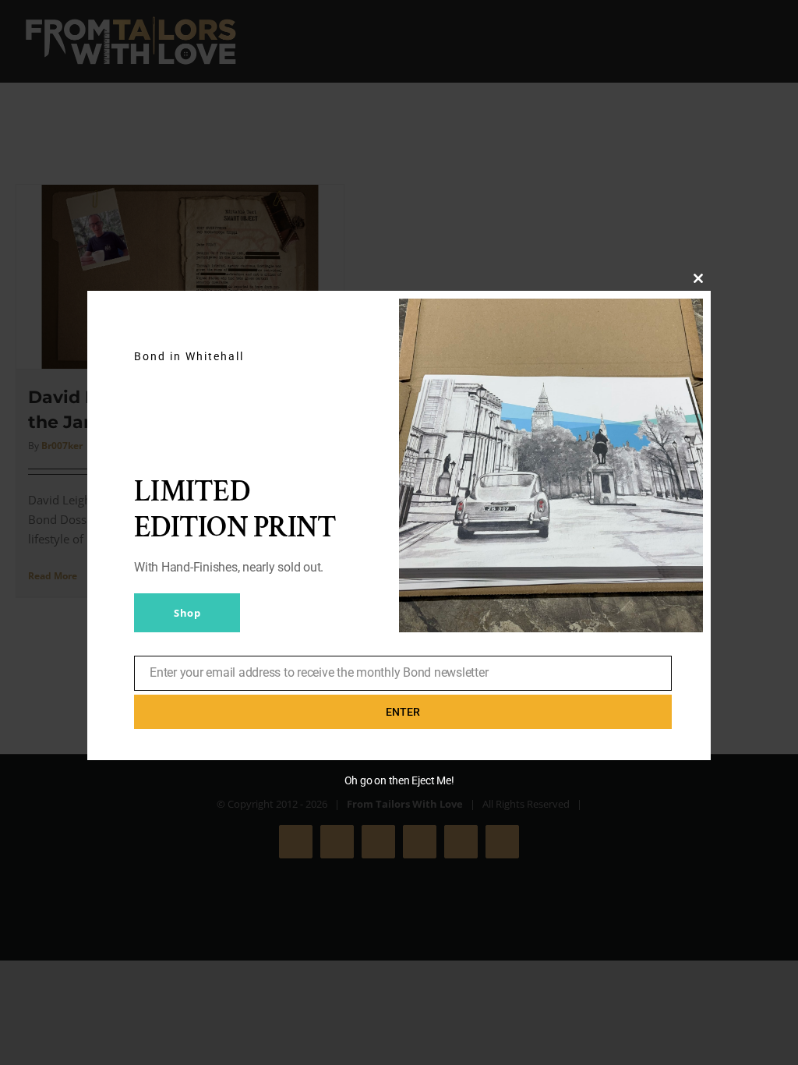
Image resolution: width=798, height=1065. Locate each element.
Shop (187, 613)
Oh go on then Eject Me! (399, 780)
